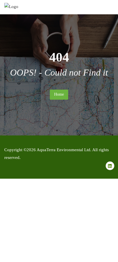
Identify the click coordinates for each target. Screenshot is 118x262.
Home (59, 94)
